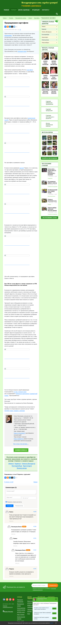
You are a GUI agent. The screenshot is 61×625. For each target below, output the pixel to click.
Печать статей (20, 621)
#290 (34, 526)
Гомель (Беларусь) (28, 463)
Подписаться (53, 585)
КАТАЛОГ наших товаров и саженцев (14, 410)
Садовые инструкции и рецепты (50, 117)
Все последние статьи (50, 217)
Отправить (9, 505)
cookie (51, 623)
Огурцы (49, 204)
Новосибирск (45, 42)
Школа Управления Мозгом (49, 124)
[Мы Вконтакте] (4, 599)
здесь (54, 608)
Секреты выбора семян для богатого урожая (52, 209)
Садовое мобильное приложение (49, 102)
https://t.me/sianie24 (19, 433)
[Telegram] (14, 27)
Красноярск (27, 466)
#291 (34, 538)
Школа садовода (24, 10)
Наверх (35, 482)
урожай (22, 168)
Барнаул (18, 463)
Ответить (11, 521)
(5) (20, 29)
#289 (34, 511)
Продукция (35, 10)
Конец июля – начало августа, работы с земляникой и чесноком (52, 171)
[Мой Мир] (10, 27)
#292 (34, 550)
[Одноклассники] (8, 27)
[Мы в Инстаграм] (10, 599)
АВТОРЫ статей (21, 612)
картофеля (30, 70)
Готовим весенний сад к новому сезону (52, 191)
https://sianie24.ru (19, 439)
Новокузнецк (22, 468)
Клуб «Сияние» (20, 614)
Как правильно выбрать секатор (52, 182)
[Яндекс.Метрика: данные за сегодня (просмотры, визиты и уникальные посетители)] (8, 611)
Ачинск (11, 463)
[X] (12, 27)
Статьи (13, 10)
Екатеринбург (17, 466)
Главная (6, 10)
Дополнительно (51, 196)
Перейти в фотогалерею (49, 158)
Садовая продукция (49, 109)
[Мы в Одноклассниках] (7, 599)
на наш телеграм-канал (20, 391)
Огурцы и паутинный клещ (52, 200)
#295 (34, 568)
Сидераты (50, 178)
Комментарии (21, 450)
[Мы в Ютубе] (13, 599)
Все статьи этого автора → (21, 444)
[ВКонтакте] (5, 27)
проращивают (8, 35)
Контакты (45, 10)
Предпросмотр (19, 505)
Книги (28, 613)
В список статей (8, 482)
